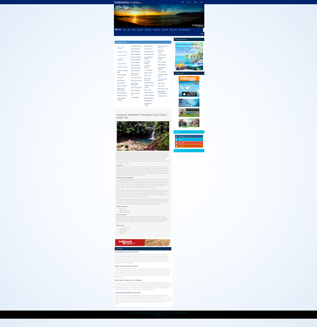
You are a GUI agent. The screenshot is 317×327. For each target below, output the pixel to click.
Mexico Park (147, 75)
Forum (189, 2)
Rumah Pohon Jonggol (161, 58)
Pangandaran (121, 63)
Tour (201, 2)
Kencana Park (148, 49)
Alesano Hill (120, 77)
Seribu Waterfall (162, 64)
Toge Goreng (161, 83)
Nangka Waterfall (148, 82)
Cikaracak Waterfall (136, 57)
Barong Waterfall (121, 93)
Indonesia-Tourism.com (150, 312)
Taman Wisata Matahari (161, 68)
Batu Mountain (121, 80)
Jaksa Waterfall (135, 97)
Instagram (182, 146)
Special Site (165, 29)
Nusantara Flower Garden (149, 86)
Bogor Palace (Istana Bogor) (121, 89)
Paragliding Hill (148, 100)
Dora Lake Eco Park (136, 77)
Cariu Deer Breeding (136, 46)
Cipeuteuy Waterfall (136, 68)
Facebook (182, 136)
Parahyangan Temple (147, 104)
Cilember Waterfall (135, 62)
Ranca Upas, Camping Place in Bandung (128, 280)
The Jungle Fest (162, 71)
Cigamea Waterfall (135, 51)
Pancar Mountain (148, 92)
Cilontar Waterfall (135, 65)
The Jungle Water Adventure (162, 79)
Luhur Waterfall (148, 70)
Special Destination (184, 29)
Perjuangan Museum (161, 51)
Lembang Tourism (120, 59)
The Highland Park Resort (163, 75)
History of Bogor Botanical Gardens (126, 266)
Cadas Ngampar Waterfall (121, 99)
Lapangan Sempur (149, 54)
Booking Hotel (173, 29)
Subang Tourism (122, 67)
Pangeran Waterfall (149, 95)
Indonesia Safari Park (135, 93)
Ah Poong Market (121, 75)
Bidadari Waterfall (121, 85)
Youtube (181, 143)
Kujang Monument (149, 51)
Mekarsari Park (148, 73)
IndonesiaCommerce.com (165, 312)
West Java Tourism (120, 47)
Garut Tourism (122, 55)
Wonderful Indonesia (158, 314)
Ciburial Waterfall (135, 49)
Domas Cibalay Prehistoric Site (135, 74)
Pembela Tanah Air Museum (163, 46)
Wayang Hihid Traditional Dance (162, 92)
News (195, 2)
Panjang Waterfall (149, 98)
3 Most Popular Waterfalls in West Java (128, 292)
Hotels (133, 29)
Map (124, 29)
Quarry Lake (147, 89)
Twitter (181, 140)
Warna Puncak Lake (163, 88)
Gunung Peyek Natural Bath (135, 84)
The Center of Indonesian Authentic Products (159, 315)
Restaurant (140, 29)
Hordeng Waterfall (135, 90)
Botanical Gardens (122, 95)
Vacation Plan (156, 29)
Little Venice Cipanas (147, 66)
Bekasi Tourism (122, 52)
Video (128, 29)
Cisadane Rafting (135, 70)
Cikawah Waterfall (135, 59)
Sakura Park (161, 86)
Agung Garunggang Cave (122, 71)
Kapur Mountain (148, 46)
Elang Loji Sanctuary (136, 80)
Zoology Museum (162, 96)
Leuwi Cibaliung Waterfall (148, 57)
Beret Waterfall (121, 83)
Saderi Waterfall (162, 62)
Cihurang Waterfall (136, 54)
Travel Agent (148, 29)
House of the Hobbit (136, 87)
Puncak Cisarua (162, 55)
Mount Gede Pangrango (147, 79)
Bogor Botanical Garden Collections (126, 252)
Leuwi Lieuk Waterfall (147, 62)
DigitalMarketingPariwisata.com (181, 312)
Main (182, 2)
